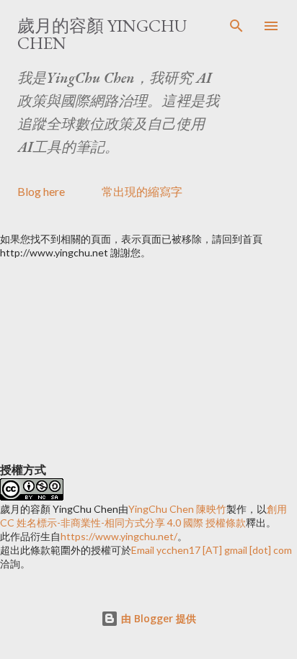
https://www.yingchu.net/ (119, 536)
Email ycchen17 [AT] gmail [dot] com (211, 550)
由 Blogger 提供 (157, 618)
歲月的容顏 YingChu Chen (102, 34)
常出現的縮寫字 (142, 191)
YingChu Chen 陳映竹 (177, 509)
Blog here (41, 191)
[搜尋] (236, 26)
